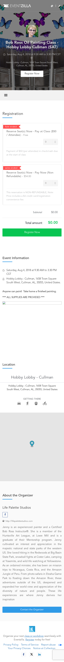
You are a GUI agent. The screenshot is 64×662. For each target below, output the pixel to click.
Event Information (15, 258)
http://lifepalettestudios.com (19, 521)
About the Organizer (17, 495)
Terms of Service (30, 645)
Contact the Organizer (32, 609)
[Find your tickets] (52, 6)
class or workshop (34, 636)
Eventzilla (17, 5)
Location (8, 364)
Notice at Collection (44, 648)
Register (29, 640)
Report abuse (48, 645)
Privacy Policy (10, 645)
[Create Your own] (59, 6)
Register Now (32, 74)
